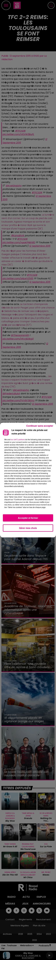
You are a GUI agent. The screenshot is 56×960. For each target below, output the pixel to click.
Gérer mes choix (28, 528)
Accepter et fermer (28, 518)
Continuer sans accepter (39, 425)
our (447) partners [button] (18, 439)
